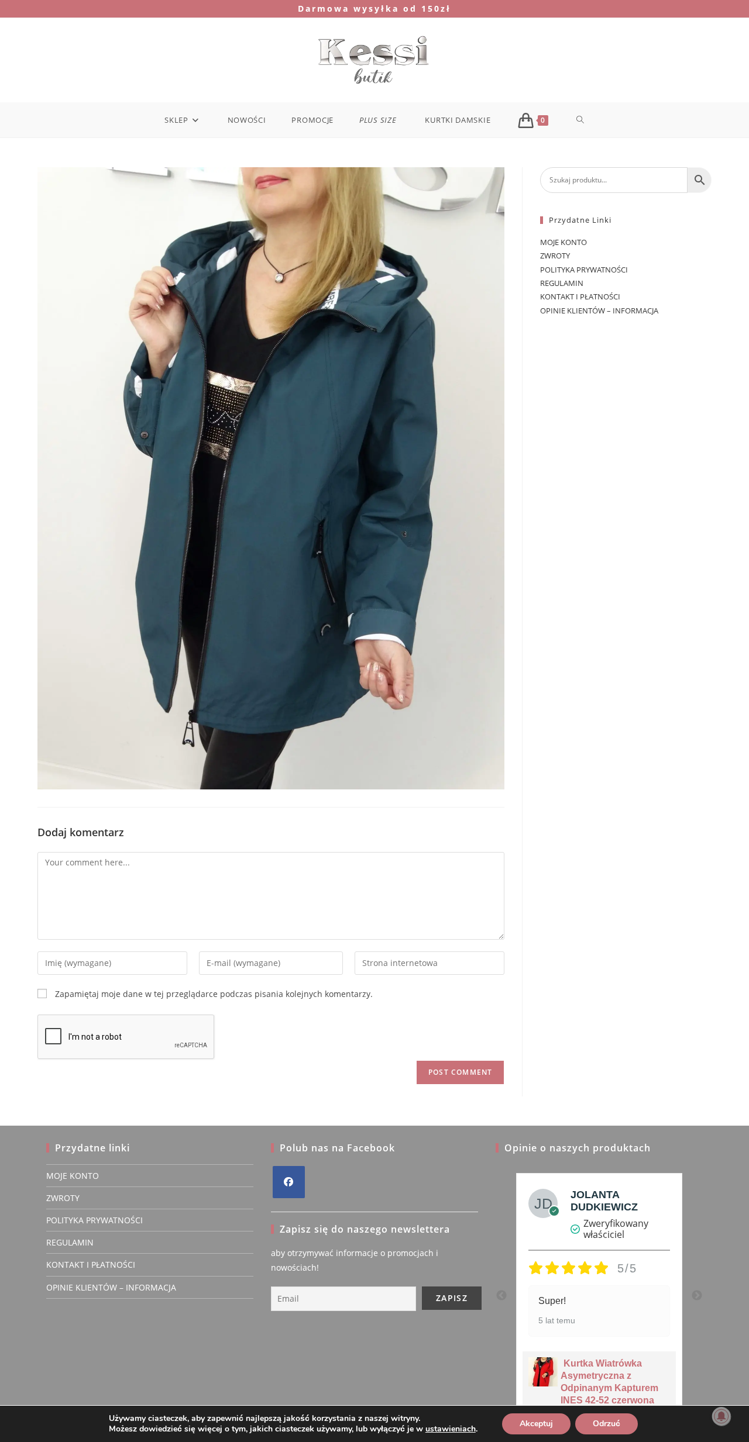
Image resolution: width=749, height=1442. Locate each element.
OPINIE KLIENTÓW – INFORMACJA (599, 310)
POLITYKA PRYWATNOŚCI (584, 269)
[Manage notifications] (721, 1416)
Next (697, 1296)
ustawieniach (450, 1429)
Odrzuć (606, 1423)
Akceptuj (536, 1423)
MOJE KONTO (563, 242)
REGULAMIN (561, 283)
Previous (501, 1296)
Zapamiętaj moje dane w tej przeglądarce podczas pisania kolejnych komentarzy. (214, 993)
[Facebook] (289, 1182)
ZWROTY (555, 255)
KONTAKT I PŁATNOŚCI (580, 296)
